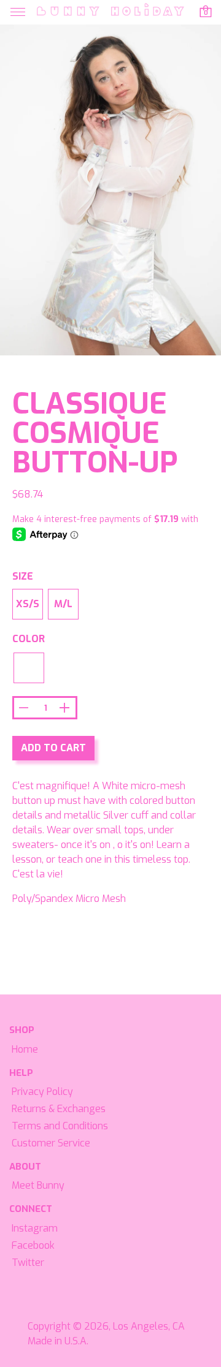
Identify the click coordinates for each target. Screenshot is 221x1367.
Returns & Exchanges (59, 1108)
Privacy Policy (42, 1091)
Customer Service (51, 1143)
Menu (17, 12)
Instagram (35, 1228)
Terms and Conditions (60, 1125)
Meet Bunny (38, 1185)
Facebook (33, 1245)
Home (25, 1049)
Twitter (28, 1262)
